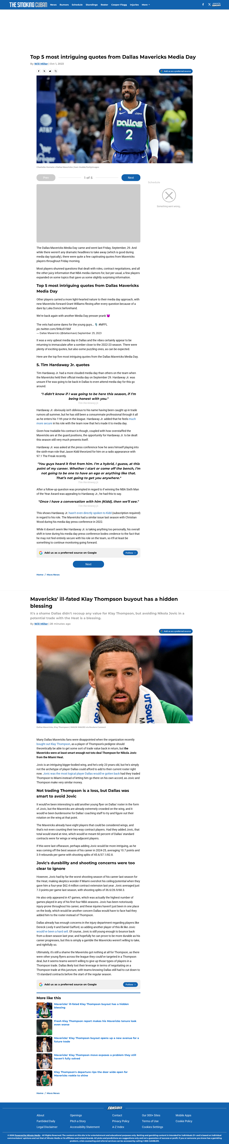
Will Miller (41, 63)
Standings (92, 4)
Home (40, 574)
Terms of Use (150, 1121)
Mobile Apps (183, 1115)
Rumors (64, 4)
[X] (209, 4)
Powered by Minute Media (27, 1135)
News (53, 4)
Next (131, 177)
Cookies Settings (152, 1127)
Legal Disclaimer (47, 1127)
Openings (76, 1115)
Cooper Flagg (119, 4)
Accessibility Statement (85, 1127)
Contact (117, 1115)
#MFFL (103, 324)
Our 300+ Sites (151, 1115)
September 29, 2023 (90, 333)
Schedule (77, 4)
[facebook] (203, 4)
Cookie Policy (184, 1121)
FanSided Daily (46, 1121)
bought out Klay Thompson (53, 744)
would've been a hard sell (52, 931)
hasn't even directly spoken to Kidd (90, 513)
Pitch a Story (78, 1121)
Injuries (134, 4)
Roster (104, 4)
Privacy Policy (120, 1121)
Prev (46, 177)
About (40, 1115)
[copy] (56, 71)
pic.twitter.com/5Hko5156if (54, 329)
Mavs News (53, 574)
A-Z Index (118, 1127)
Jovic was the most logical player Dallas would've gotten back (81, 773)
